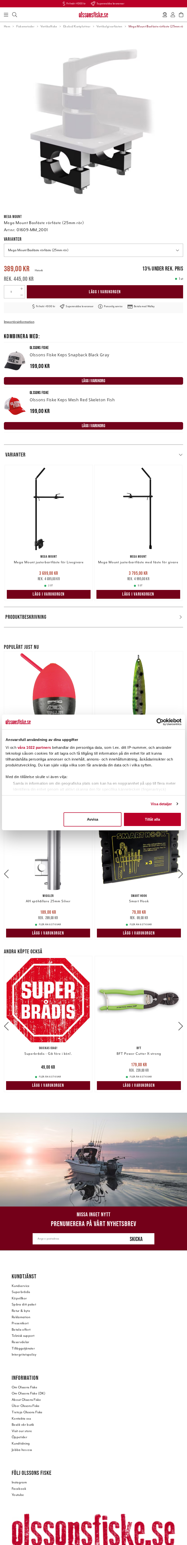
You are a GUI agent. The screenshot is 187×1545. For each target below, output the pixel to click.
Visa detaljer (161, 804)
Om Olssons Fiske (24, 1387)
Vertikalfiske (48, 26)
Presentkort (20, 1323)
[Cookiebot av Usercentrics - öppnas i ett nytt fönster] (160, 722)
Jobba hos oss (22, 1450)
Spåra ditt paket (24, 1304)
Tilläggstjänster (23, 1348)
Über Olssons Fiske (26, 1406)
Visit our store (22, 1431)
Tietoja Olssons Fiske (27, 1412)
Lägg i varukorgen (105, 291)
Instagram (19, 1482)
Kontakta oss (21, 1418)
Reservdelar (20, 1342)
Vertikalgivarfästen (109, 26)
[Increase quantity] (21, 288)
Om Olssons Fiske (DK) (29, 1393)
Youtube (18, 1495)
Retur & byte (21, 1311)
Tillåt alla (152, 819)
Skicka (136, 1239)
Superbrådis (21, 1292)
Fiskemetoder (25, 26)
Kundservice (21, 1286)
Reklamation (21, 1317)
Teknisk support (23, 1336)
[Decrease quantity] (21, 295)
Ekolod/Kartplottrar (76, 26)
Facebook (19, 1489)
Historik (39, 270)
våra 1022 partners (34, 747)
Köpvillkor (19, 1298)
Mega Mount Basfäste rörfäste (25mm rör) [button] (38, 250)
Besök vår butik (23, 1425)
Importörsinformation (19, 322)
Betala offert (21, 1329)
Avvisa (92, 819)
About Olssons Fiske (26, 1400)
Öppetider (19, 1437)
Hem (7, 26)
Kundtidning (21, 1443)
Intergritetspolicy (24, 1354)
